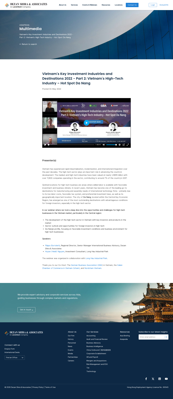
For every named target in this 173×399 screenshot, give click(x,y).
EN (163, 5)
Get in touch (25, 310)
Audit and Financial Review (96, 339)
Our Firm (71, 336)
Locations (119, 5)
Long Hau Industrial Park (96, 258)
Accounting (90, 336)
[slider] (71, 145)
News (70, 346)
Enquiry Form (10, 349)
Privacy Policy (37, 387)
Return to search (28, 44)
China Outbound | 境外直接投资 (98, 350)
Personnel (72, 343)
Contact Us (132, 5)
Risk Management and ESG (97, 364)
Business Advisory (93, 343)
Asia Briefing (125, 336)
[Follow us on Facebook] (146, 379)
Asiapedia (124, 339)
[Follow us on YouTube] (166, 379)
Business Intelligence (94, 346)
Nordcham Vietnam (92, 268)
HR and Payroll (92, 357)
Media (70, 353)
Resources (106, 5)
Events (70, 350)
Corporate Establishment (96, 353)
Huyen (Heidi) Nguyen (54, 251)
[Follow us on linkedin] (159, 379)
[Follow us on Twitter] (152, 379)
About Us (62, 5)
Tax (87, 368)
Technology (91, 371)
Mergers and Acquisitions (96, 361)
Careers (71, 361)
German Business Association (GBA (86, 265)
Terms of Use (50, 387)
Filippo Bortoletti (52, 245)
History (71, 339)
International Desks (12, 352)
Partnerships (73, 357)
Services (74, 5)
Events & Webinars (89, 5)
